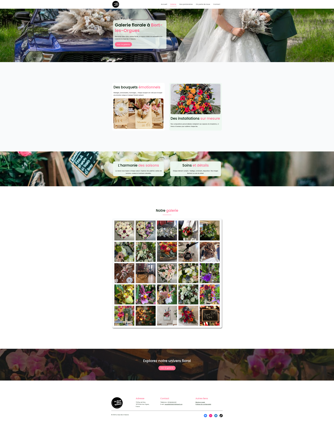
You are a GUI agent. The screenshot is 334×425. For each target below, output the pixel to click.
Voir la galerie (123, 44)
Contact (216, 4)
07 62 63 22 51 (172, 402)
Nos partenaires (186, 4)
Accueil (164, 4)
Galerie (173, 4)
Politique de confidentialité (203, 404)
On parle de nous (203, 4)
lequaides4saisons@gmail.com (173, 404)
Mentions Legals (200, 402)
